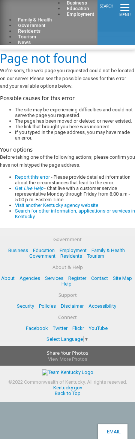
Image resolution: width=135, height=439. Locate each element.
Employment (80, 14)
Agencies (30, 278)
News (24, 42)
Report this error (32, 177)
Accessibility (102, 306)
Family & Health (108, 250)
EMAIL (113, 431)
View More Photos (67, 359)
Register (77, 278)
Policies (47, 306)
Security (25, 306)
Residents (71, 256)
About (8, 278)
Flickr (78, 328)
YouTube (98, 328)
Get (29, 188)
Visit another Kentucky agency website (56, 205)
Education (44, 250)
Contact (99, 278)
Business (18, 250)
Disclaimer (72, 306)
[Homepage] (36, 11)
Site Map (122, 278)
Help (67, 284)
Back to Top (68, 393)
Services (54, 278)
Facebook (37, 328)
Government (42, 256)
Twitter (60, 328)
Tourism (95, 256)
